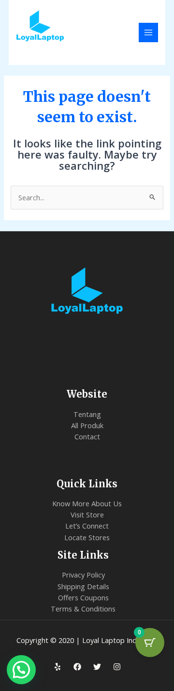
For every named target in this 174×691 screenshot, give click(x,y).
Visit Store (87, 514)
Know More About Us (87, 503)
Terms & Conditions (83, 608)
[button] (21, 669)
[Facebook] (77, 667)
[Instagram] (117, 667)
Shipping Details (83, 586)
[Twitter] (97, 667)
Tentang (87, 414)
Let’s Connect (87, 525)
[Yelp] (57, 667)
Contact (87, 436)
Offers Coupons (83, 597)
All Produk (87, 425)
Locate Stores (87, 537)
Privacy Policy (83, 574)
